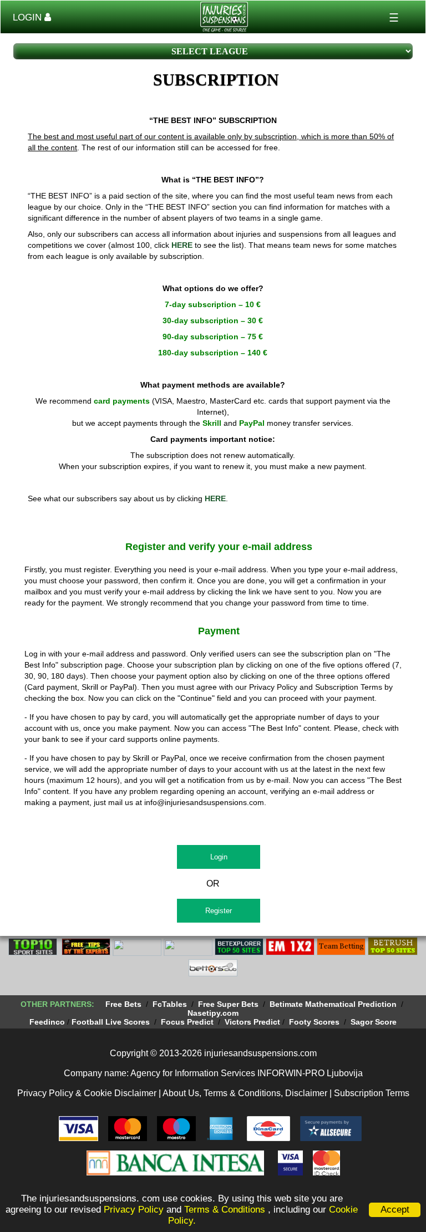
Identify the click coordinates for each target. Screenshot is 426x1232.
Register (218, 911)
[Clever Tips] (85, 953)
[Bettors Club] (213, 974)
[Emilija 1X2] (290, 953)
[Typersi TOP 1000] (137, 953)
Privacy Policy (134, 1209)
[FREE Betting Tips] (188, 953)
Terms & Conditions (226, 1209)
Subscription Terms (371, 1093)
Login (218, 857)
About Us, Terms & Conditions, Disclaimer (245, 1093)
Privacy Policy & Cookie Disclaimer (86, 1093)
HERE (181, 245)
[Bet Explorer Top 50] (239, 953)
